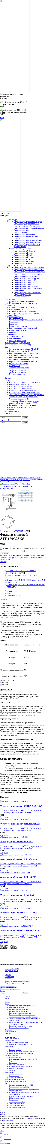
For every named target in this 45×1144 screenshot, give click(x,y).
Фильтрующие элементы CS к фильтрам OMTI (18, 866)
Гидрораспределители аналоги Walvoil (29, 268)
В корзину (4, 553)
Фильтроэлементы (34, 810)
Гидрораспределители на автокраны (28, 274)
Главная (3, 478)
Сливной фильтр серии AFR (18, 480)
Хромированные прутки (18, 374)
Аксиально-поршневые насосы (21, 307)
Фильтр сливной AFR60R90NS (12, 531)
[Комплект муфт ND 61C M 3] (17, 580)
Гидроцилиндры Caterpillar (24, 251)
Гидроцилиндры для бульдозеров (27, 226)
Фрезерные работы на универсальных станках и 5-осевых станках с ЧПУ (24, 402)
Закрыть (3, 562)
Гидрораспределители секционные (27, 293)
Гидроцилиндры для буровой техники (29, 228)
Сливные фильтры (7, 557)
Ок (1, 1130)
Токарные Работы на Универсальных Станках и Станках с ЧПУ (23, 398)
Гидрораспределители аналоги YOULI (29, 270)
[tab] (25, 591)
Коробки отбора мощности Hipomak (23, 362)
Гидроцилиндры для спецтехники (22, 249)
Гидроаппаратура (16, 318)
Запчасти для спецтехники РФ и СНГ (24, 349)
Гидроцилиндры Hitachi (23, 255)
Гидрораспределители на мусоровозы (28, 278)
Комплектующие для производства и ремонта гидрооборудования (23, 354)
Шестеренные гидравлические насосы (24, 313)
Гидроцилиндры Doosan (23, 253)
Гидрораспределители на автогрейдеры (29, 272)
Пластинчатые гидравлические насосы (24, 311)
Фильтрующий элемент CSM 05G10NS (19, 930)
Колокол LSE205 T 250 (34, 575)
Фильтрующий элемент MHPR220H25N (20, 824)
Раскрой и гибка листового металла (23, 405)
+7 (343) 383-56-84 (31, 1118)
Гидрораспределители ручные (26, 286)
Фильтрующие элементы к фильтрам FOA (16, 848)
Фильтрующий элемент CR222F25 (17, 895)
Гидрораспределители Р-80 (24, 282)
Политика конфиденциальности (10, 989)
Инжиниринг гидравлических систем (24, 390)
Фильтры (12, 332)
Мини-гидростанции (17, 341)
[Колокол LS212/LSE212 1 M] (17, 571)
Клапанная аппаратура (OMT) (21, 351)
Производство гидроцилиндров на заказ (25, 382)
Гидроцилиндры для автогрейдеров (28, 222)
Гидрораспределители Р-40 (24, 284)
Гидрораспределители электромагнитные (22, 296)
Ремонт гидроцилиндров (19, 384)
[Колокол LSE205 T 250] (15, 575)
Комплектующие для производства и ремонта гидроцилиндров (23, 358)
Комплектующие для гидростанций (23, 328)
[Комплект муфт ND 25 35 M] (17, 585)
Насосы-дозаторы (16, 309)
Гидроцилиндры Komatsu (24, 261)
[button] (4, 817)
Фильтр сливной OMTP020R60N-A (14, 486)
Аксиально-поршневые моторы (21, 301)
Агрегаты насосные (17, 336)
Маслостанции (15, 339)
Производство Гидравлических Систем (24, 393)
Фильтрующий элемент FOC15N (16, 841)
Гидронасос (13, 324)
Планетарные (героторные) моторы (23, 303)
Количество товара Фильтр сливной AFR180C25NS (23, 548)
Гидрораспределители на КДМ (26, 276)
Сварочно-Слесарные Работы (20, 407)
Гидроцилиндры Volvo (23, 263)
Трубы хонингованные (18, 370)
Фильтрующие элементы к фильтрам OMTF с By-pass (21, 901)
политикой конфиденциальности (32, 1127)
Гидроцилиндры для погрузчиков (27, 243)
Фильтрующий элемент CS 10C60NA (18, 859)
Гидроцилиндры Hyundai (24, 257)
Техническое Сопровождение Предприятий (26, 395)
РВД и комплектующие (18, 364)
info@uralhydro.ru (8, 1120)
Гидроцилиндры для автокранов (26, 224)
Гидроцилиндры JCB (22, 259)
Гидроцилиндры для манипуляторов (28, 240)
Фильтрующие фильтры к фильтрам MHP (16, 830)
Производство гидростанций (20, 388)
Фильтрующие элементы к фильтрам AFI (16, 884)
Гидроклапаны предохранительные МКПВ (26, 320)
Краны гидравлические (18, 330)
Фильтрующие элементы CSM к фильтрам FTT (18, 937)
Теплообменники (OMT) (19, 368)
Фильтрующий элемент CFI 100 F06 (18, 877)
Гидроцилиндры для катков (25, 234)
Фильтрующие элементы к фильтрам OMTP (17, 812)
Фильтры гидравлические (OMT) (20, 478)
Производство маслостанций (20, 386)
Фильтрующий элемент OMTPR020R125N (21, 806)
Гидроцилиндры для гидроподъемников (22, 231)
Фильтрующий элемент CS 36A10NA (18, 912)
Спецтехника (14, 366)
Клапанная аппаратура (18, 326)
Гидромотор (14, 322)
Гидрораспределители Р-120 (25, 280)
